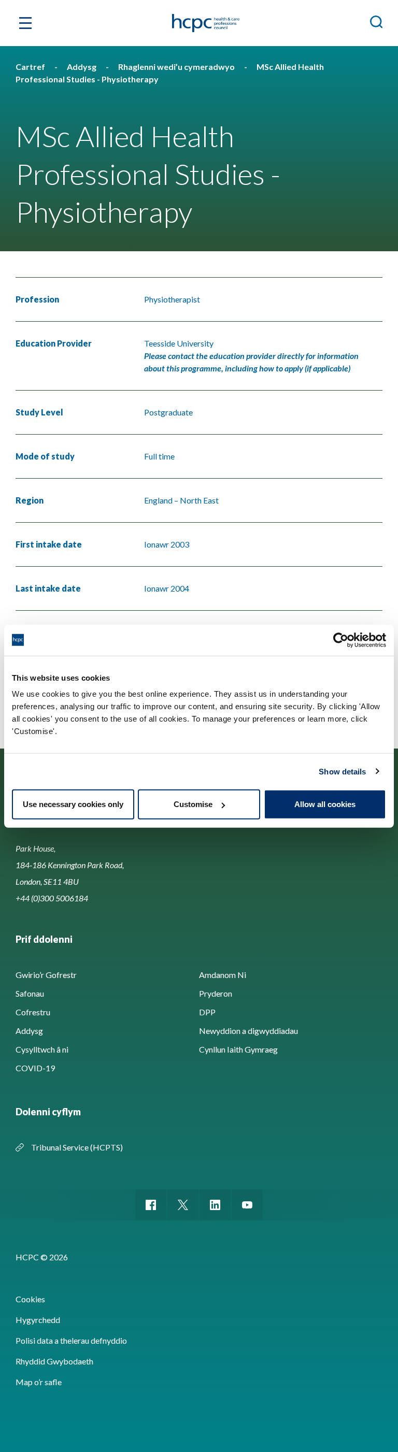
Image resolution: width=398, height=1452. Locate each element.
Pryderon (215, 993)
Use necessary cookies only (73, 804)
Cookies (30, 1299)
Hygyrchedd (38, 1320)
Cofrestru (33, 1012)
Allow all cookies (325, 804)
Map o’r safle (39, 1382)
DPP (207, 1012)
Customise (193, 804)
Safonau (30, 993)
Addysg (29, 1031)
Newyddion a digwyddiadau (248, 1031)
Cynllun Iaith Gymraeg (238, 1049)
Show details (342, 771)
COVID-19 (35, 1068)
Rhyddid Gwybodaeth (54, 1361)
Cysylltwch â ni (42, 1049)
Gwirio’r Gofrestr (46, 975)
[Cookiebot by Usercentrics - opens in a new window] (340, 640)
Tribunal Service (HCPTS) (77, 1147)
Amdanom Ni (222, 975)
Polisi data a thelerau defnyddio (71, 1340)
